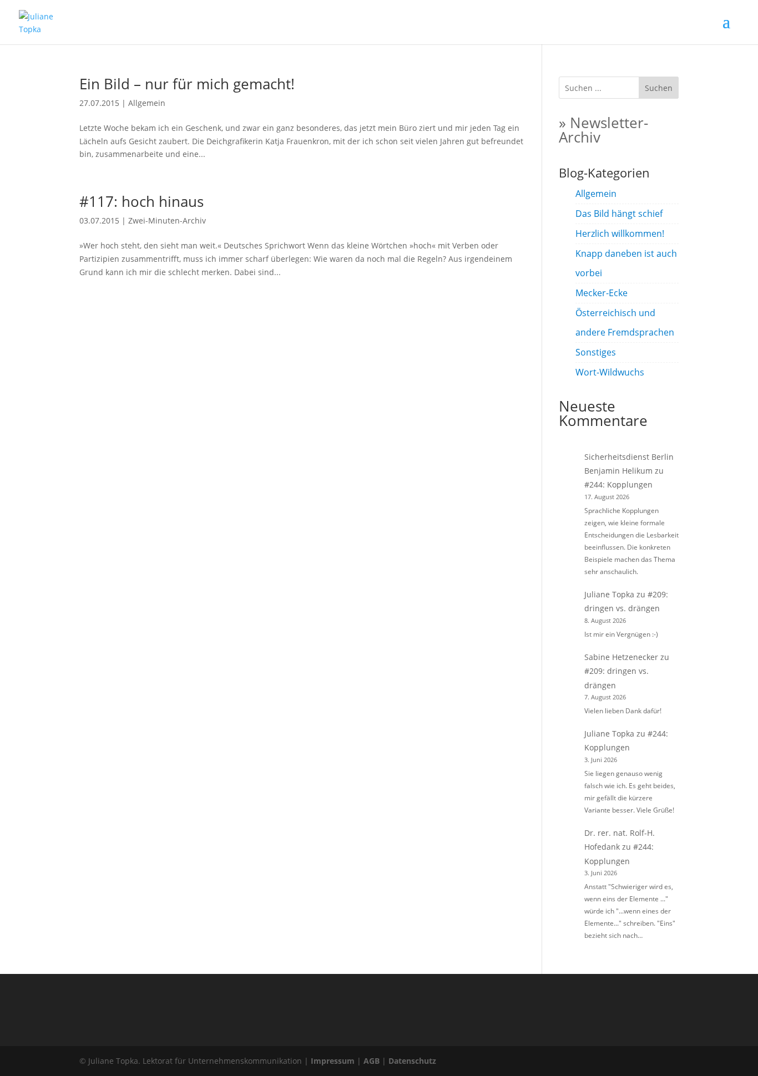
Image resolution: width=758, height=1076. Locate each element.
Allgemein (146, 103)
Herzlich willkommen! (619, 233)
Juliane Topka (609, 594)
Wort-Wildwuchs (609, 372)
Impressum (333, 1060)
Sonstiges (595, 352)
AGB (371, 1060)
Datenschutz (412, 1060)
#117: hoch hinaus (141, 201)
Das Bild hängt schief (619, 213)
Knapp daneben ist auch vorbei (626, 263)
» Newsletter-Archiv (603, 130)
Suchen (659, 88)
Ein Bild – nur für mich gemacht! (187, 84)
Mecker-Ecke (601, 293)
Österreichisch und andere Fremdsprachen (624, 322)
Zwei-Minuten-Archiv (167, 220)
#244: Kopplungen (618, 484)
